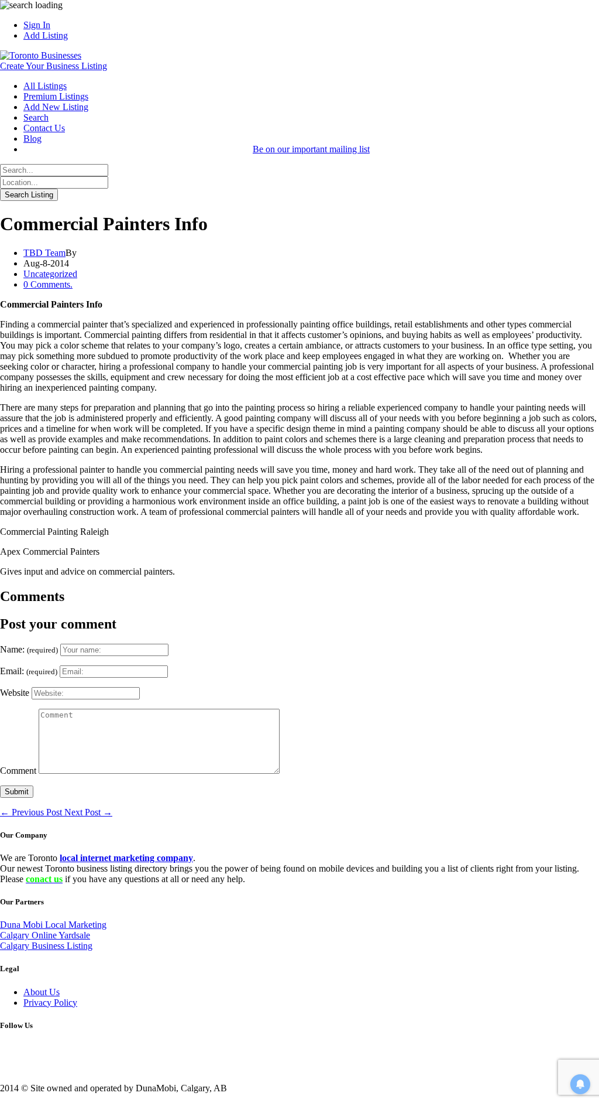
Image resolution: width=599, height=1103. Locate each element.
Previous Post (32, 812)
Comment (18, 771)
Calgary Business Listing (46, 946)
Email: (28, 671)
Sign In (36, 25)
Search (36, 117)
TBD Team (44, 253)
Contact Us (44, 128)
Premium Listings (55, 96)
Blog (32, 139)
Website (14, 693)
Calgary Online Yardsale (45, 935)
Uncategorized (50, 274)
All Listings (45, 86)
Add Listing (45, 35)
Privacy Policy (50, 1003)
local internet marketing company (126, 858)
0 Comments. (48, 284)
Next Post (88, 812)
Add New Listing (55, 107)
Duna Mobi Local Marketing (53, 925)
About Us (41, 992)
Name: (29, 649)
